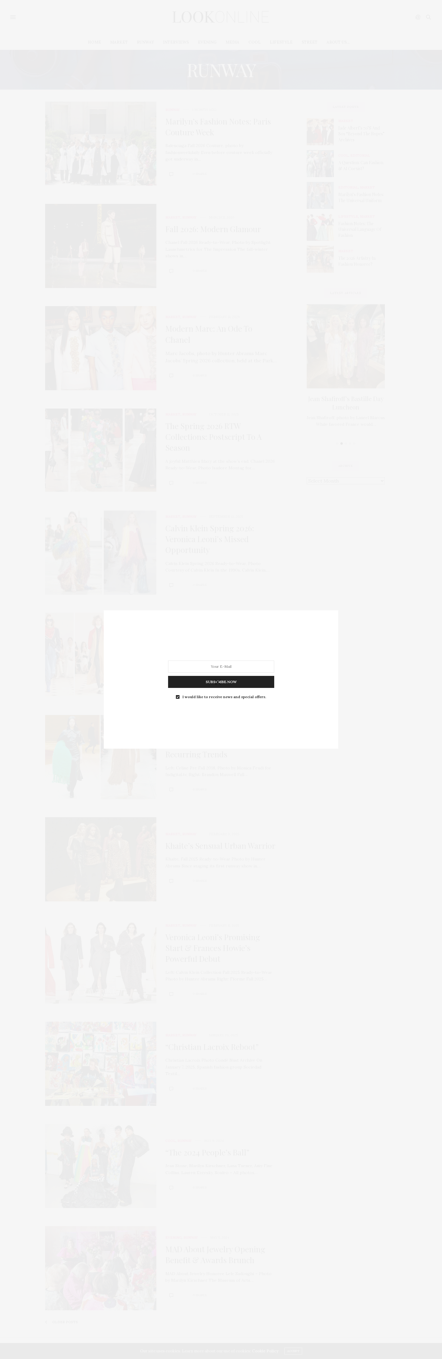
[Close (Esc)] (218, 682)
